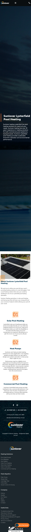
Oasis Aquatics (6, 474)
